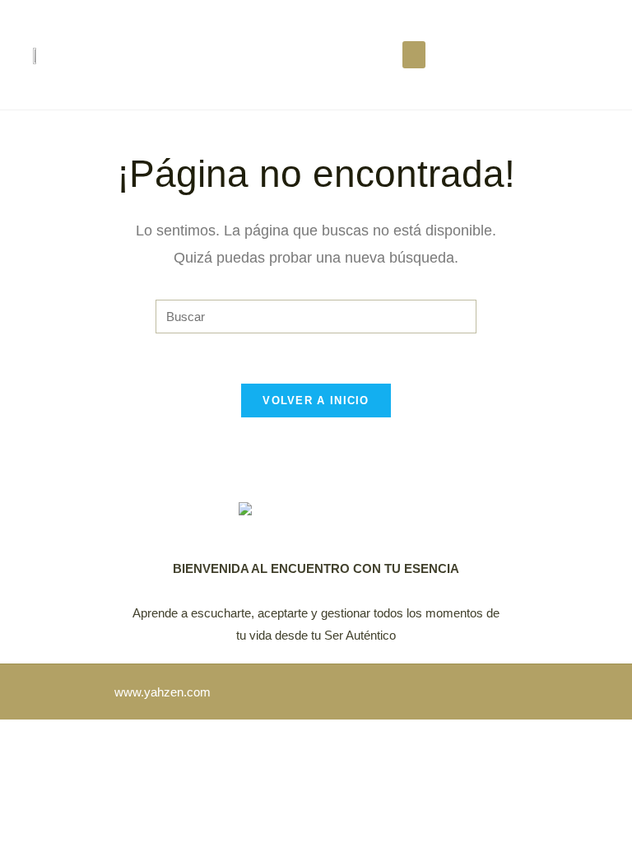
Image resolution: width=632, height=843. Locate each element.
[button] (413, 54)
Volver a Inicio (316, 400)
